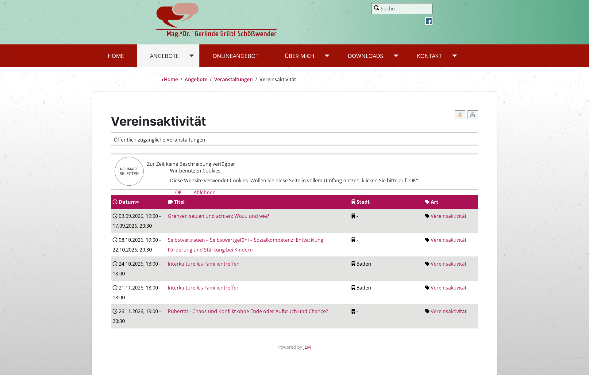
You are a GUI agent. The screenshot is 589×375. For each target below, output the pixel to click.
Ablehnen (205, 192)
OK (178, 192)
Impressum (294, 204)
